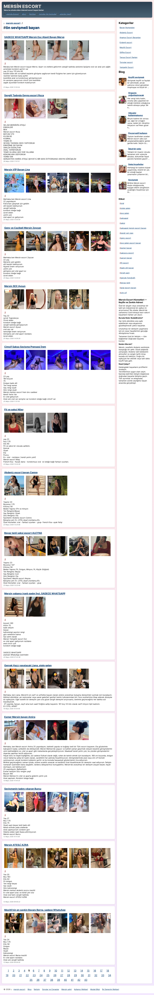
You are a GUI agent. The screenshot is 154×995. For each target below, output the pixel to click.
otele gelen (125, 208)
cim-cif (124, 293)
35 (31, 979)
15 (88, 970)
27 (61, 975)
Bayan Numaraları (127, 27)
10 (55, 970)
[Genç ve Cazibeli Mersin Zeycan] (14, 241)
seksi (123, 223)
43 (85, 979)
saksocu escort (127, 253)
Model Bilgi (95, 989)
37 (44, 979)
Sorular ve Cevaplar (47, 14)
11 (62, 970)
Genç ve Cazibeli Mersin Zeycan (22, 227)
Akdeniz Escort (126, 32)
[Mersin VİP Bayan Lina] (14, 183)
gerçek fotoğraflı (128, 278)
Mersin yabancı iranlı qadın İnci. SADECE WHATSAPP (34, 593)
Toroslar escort (126, 62)
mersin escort (12, 14)
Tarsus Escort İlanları (128, 57)
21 (20, 975)
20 (13, 975)
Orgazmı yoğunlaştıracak (136, 94)
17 (101, 970)
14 (81, 970)
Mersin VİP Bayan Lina (17, 169)
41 (72, 979)
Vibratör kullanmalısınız (135, 114)
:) (5, 63)
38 (51, 979)
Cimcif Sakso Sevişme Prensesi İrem (25, 346)
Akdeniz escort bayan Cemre (21, 472)
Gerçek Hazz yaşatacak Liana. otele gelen (28, 665)
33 (102, 975)
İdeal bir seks (134, 149)
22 (27, 975)
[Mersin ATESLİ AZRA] (14, 858)
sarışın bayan (126, 258)
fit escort (125, 263)
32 (95, 975)
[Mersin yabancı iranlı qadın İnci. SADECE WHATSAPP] (14, 607)
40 (65, 979)
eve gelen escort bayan (131, 243)
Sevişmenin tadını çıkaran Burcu (22, 788)
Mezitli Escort (125, 47)
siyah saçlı (125, 273)
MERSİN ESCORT (22, 6)
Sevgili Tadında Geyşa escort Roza (24, 95)
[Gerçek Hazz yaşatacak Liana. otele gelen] (14, 679)
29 (75, 975)
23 (34, 975)
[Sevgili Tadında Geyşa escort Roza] (14, 108)
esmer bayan (126, 248)
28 (68, 975)
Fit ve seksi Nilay (13, 409)
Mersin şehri (65, 14)
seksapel (124, 218)
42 (78, 979)
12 (68, 970)
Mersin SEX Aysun (14, 286)
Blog (24, 14)
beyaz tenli (125, 283)
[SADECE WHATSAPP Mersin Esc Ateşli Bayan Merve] (14, 50)
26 (54, 975)
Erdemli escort (126, 42)
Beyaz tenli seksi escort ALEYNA (23, 533)
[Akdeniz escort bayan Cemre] (14, 486)
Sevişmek (133, 180)
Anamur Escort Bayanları (130, 37)
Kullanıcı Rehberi (81, 989)
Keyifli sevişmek (136, 77)
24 (41, 975)
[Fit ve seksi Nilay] (14, 423)
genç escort (126, 238)
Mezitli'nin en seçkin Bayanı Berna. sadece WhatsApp (35, 909)
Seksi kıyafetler (136, 164)
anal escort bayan (128, 288)
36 (38, 979)
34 (109, 975)
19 (7, 975)
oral (122, 203)
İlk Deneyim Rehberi (110, 989)
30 (82, 975)
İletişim (32, 14)
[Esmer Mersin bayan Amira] (14, 730)
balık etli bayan (127, 268)
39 (58, 979)
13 (75, 970)
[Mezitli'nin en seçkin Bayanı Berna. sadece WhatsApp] (14, 923)
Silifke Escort (125, 52)
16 (94, 970)
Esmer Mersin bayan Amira (19, 717)
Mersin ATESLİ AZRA (16, 844)
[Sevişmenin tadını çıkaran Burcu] (14, 802)
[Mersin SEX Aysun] (14, 299)
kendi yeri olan (127, 233)
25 (47, 975)
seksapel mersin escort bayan (133, 228)
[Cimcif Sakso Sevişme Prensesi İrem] (14, 360)
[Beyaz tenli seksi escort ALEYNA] (14, 546)
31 (89, 975)
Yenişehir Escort (126, 67)
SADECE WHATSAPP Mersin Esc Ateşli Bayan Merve (34, 37)
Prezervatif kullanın (137, 133)
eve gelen (125, 213)
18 (107, 970)
